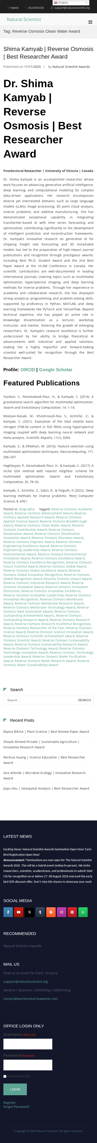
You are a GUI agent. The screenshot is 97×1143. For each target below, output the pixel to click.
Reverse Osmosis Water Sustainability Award (46, 663)
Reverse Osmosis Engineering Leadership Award (39, 548)
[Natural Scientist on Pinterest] (72, 912)
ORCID (28, 369)
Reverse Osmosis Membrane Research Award (49, 603)
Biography (27, 509)
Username (19, 1034)
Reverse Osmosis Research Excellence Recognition (53, 624)
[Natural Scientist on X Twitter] (29, 912)
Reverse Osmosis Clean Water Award (42, 525)
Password (19, 1055)
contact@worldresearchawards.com (30, 998)
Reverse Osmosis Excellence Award (58, 558)
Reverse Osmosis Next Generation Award (46, 609)
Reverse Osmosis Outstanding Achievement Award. (41, 613)
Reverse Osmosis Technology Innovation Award (44, 650)
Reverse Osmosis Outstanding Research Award (42, 617)
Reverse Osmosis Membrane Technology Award (39, 607)
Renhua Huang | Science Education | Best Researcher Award (44, 760)
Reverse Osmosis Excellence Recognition (34, 562)
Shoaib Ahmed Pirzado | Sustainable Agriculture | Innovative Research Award (41, 744)
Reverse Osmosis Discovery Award (57, 538)
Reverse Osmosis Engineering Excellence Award (42, 544)
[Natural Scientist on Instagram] (61, 912)
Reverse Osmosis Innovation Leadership (33, 595)
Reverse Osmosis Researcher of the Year (34, 628)
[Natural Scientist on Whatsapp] (83, 912)
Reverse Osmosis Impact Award (68, 579)
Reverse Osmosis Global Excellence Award (35, 570)
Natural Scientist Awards (71, 66)
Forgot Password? (16, 1106)
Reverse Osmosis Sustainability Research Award (51, 644)
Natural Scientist (24, 19)
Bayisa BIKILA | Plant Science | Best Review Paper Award (46, 731)
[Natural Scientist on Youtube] (18, 912)
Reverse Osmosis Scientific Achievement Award (39, 636)
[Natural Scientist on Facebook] (8, 912)
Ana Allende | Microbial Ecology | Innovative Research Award (44, 775)
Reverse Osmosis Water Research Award (45, 661)
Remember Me (18, 1076)
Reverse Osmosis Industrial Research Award (36, 583)
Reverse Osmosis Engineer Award (28, 542)
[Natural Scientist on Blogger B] (51, 912)
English (63, 2)
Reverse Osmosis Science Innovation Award (60, 632)
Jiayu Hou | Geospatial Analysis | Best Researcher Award (46, 788)
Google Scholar (55, 369)
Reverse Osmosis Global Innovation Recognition (42, 572)
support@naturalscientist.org (25, 981)
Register (9, 1102)
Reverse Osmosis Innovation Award (43, 585)
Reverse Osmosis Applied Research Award (44, 515)
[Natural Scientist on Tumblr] (40, 912)
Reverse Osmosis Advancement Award (44, 513)
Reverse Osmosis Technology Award (30, 648)
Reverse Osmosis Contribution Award (43, 527)
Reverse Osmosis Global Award (62, 566)
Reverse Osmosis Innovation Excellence (51, 591)
